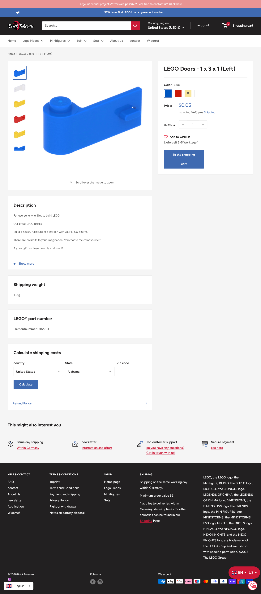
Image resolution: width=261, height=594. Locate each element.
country (19, 363)
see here (217, 448)
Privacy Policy (59, 500)
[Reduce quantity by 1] (183, 124)
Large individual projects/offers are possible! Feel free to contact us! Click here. (130, 4)
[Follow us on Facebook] (93, 581)
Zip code (123, 363)
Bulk (79, 40)
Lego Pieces (31, 40)
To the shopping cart (184, 159)
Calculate (25, 384)
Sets (96, 40)
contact (135, 40)
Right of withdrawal (62, 506)
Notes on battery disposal (67, 513)
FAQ (11, 482)
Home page (112, 482)
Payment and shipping (64, 494)
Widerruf (153, 40)
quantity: (170, 124)
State (69, 363)
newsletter (15, 500)
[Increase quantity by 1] (203, 124)
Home (12, 40)
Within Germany (28, 448)
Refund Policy (22, 403)
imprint (54, 482)
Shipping (209, 112)
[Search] (135, 25)
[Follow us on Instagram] (100, 581)
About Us (116, 40)
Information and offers (97, 448)
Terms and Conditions (64, 488)
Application (16, 506)
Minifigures (58, 40)
